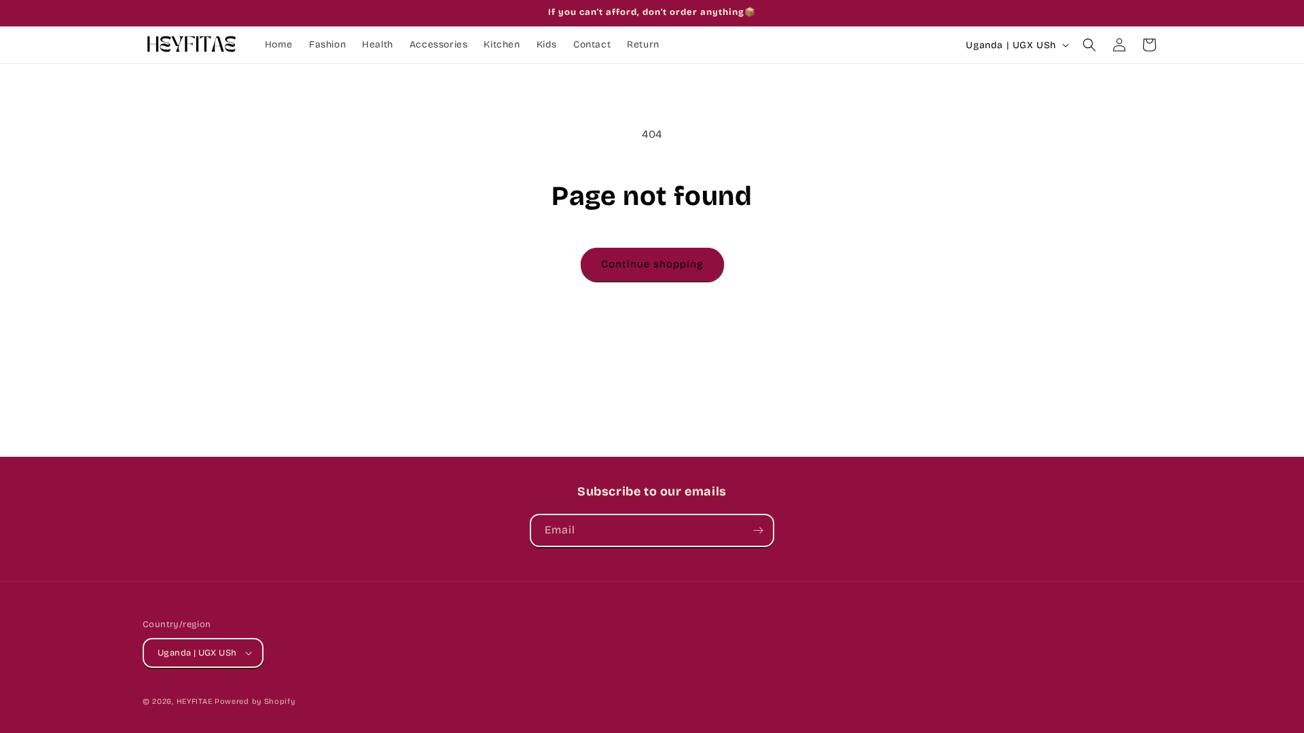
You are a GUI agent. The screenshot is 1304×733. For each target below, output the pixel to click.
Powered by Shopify (255, 701)
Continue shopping (652, 264)
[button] (1089, 45)
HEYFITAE (195, 701)
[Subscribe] (758, 530)
